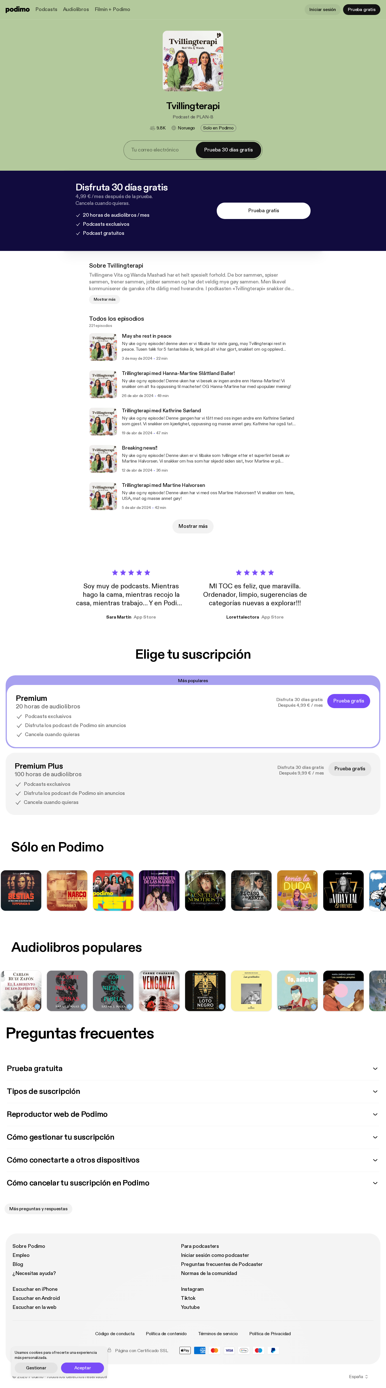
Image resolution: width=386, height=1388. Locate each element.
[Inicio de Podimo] (18, 10)
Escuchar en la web (34, 1307)
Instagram (192, 1289)
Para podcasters (200, 1246)
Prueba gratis (362, 9)
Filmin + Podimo (112, 9)
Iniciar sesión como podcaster (215, 1255)
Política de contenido (166, 1334)
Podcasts (46, 9)
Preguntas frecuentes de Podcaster (222, 1264)
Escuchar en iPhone (35, 1289)
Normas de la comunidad (209, 1273)
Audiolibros (76, 9)
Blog (17, 1264)
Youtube (190, 1307)
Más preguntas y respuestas (38, 1209)
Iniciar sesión (322, 9)
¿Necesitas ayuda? (34, 1273)
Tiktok (188, 1298)
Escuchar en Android (36, 1298)
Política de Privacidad (270, 1334)
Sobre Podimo (28, 1246)
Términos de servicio (218, 1334)
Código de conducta (115, 1334)
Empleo (21, 1255)
